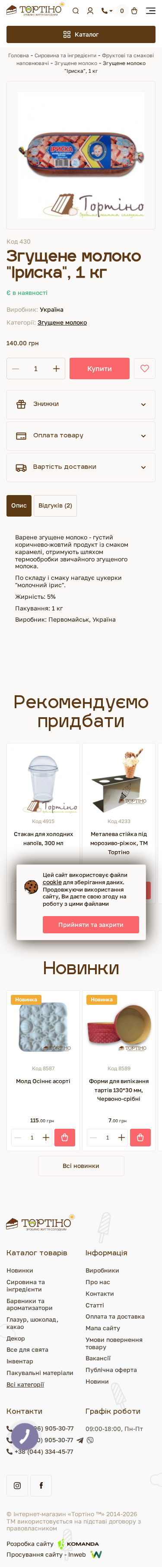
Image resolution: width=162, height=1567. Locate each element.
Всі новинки (81, 1165)
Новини (97, 1381)
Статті (95, 1305)
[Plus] (46, 1137)
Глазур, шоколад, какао (32, 1323)
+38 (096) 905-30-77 (44, 1428)
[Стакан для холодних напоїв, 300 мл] (43, 780)
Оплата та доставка (115, 1316)
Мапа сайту (103, 1328)
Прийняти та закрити (91, 924)
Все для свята (27, 1349)
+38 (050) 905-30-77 (44, 1440)
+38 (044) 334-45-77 (44, 1451)
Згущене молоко (75, 63)
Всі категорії (25, 1384)
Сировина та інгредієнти (65, 55)
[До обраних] (145, 368)
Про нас (98, 1281)
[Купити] (64, 1137)
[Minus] (17, 1137)
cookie (52, 882)
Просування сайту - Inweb (46, 1554)
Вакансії (98, 1358)
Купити (99, 368)
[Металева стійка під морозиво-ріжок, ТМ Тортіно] (119, 780)
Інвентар (19, 1361)
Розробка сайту (30, 1543)
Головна (18, 55)
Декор (15, 1338)
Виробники (102, 1270)
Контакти (100, 1293)
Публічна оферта (111, 1369)
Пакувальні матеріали (39, 1372)
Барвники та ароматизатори (29, 1304)
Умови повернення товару (114, 1343)
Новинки (19, 1270)
